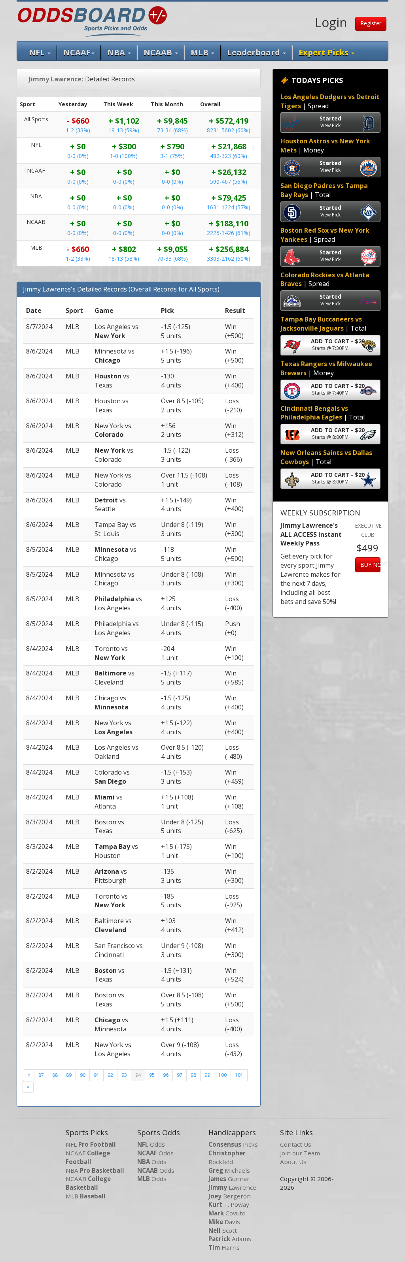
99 (207, 1075)
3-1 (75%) (172, 156)
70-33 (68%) (172, 258)
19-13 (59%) (123, 130)
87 (41, 1075)
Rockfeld (227, 1157)
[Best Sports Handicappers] (92, 20)
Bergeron (229, 1196)
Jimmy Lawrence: (56, 79)
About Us (293, 1162)
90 (82, 1075)
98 (193, 1075)
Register (370, 23)
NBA (117, 52)
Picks (233, 1144)
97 (179, 1075)
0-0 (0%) (78, 156)
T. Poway (228, 1204)
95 (152, 1075)
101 (239, 1075)
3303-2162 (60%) (228, 258)
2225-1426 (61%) (228, 233)
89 (69, 1075)
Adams (229, 1239)
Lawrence (232, 1187)
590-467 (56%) (228, 181)
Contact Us (295, 1144)
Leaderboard (254, 52)
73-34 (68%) (172, 130)
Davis (224, 1222)
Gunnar (229, 1179)
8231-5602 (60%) (228, 130)
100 (222, 1075)
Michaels (229, 1170)
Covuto (227, 1213)
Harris (224, 1247)
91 (96, 1075)
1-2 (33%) (78, 130)
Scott (222, 1230)
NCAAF (88, 1157)
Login (331, 22)
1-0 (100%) (124, 156)
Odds (151, 1144)
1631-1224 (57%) (228, 207)
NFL (38, 52)
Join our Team (300, 1153)
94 (138, 1075)
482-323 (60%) (228, 156)
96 (165, 1075)
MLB (200, 52)
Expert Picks (324, 52)
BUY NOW (370, 564)
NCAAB (88, 1183)
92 (110, 1075)
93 (124, 1075)
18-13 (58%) (123, 258)
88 (55, 1075)
